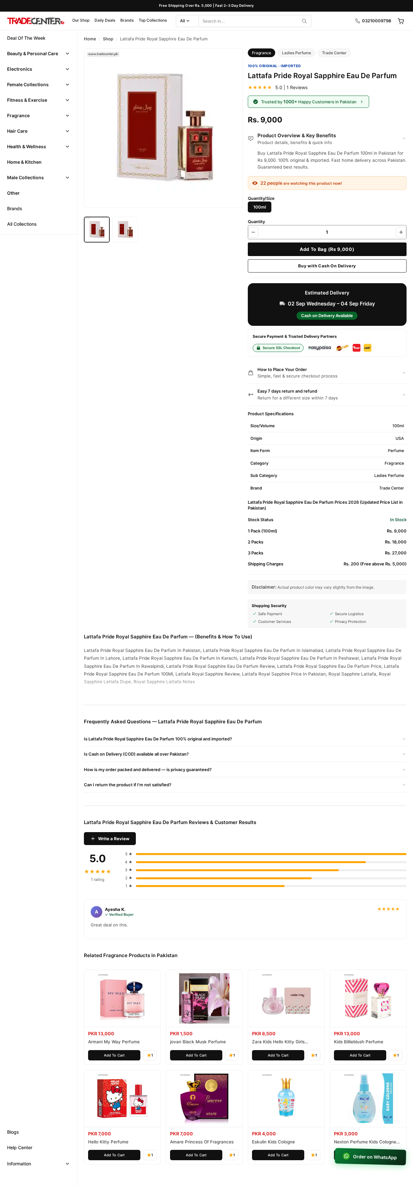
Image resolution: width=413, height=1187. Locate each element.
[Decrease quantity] (253, 232)
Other (13, 193)
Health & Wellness (26, 146)
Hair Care (17, 131)
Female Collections (28, 84)
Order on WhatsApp (374, 1157)
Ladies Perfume (296, 52)
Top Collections (153, 20)
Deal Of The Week (26, 38)
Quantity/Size (261, 198)
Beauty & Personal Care (32, 53)
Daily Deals (105, 20)
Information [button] (19, 1163)
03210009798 (376, 20)
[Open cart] (401, 21)
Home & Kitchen (24, 162)
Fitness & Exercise (27, 100)
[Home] (35, 21)
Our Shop (80, 20)
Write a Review (113, 838)
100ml (259, 207)
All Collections (22, 224)
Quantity (256, 221)
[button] (38, 53)
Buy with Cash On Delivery (327, 265)
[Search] (304, 21)
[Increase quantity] (401, 232)
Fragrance (18, 115)
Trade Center (334, 52)
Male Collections (25, 177)
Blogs (13, 1132)
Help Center (19, 1147)
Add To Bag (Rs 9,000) (327, 249)
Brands (127, 20)
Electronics (19, 69)
